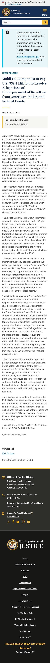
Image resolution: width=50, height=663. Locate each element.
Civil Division (8, 453)
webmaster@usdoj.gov (28, 56)
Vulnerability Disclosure (25, 625)
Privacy (25, 595)
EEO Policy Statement (25, 619)
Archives (25, 570)
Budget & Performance (25, 564)
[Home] (16, 15)
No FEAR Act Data (25, 613)
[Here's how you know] (25, 3)
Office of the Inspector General (25, 607)
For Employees (25, 601)
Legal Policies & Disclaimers (25, 589)
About (25, 558)
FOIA (25, 577)
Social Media (13, 516)
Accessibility (25, 583)
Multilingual (25, 631)
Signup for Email (18, 513)
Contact (23, 652)
